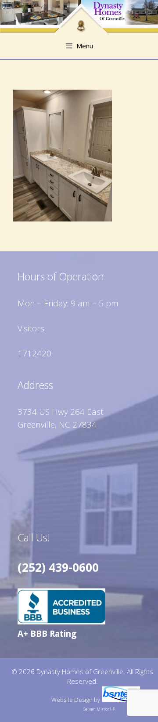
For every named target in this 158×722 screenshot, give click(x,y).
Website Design (72, 700)
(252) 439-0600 (58, 567)
